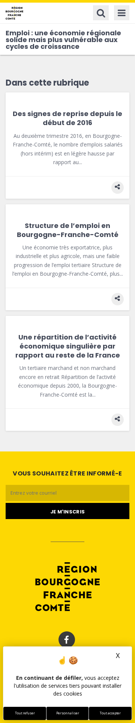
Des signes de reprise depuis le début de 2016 (67, 118)
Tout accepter (110, 713)
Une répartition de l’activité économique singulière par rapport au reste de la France (67, 346)
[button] (117, 187)
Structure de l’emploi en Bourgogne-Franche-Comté (67, 230)
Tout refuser (25, 713)
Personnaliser (67, 713)
